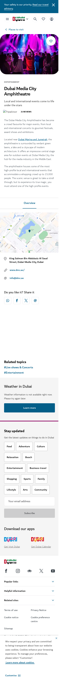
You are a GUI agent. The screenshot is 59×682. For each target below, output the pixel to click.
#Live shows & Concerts (18, 367)
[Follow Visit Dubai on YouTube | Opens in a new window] (53, 571)
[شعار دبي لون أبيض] (14, 562)
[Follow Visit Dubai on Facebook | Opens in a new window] (6, 571)
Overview (29, 203)
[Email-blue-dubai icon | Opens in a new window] (35, 300)
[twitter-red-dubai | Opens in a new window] (26, 300)
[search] (35, 19)
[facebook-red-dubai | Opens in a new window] (16, 300)
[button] (12, 675)
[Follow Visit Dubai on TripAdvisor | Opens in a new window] (29, 571)
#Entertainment (14, 372)
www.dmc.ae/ (17, 270)
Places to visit (16, 29)
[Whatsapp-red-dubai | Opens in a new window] (7, 300)
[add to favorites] (51, 41)
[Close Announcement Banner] (53, 5)
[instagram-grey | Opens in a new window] (18, 571)
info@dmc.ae (17, 278)
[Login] (51, 19)
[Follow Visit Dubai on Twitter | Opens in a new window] (41, 571)
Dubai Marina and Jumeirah (32, 139)
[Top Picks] (43, 19)
